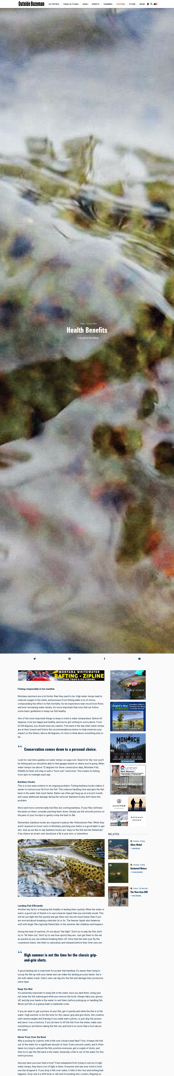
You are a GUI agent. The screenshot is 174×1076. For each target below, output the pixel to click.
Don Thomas (136, 895)
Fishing (142, 841)
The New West (91, 323)
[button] (34, 659)
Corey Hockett (137, 872)
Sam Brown (136, 848)
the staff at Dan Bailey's (89, 338)
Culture (82, 323)
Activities (136, 841)
